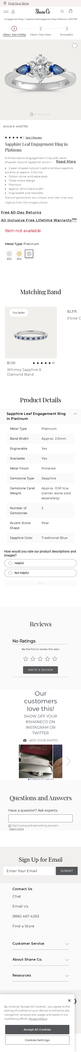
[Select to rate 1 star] (25, 658)
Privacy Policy (38, 1018)
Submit (67, 871)
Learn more (16, 828)
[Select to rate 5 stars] (55, 658)
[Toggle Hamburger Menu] (5, 11)
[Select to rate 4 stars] (47, 658)
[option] (40, 79)
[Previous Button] (38, 122)
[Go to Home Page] (43, 11)
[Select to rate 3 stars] (40, 658)
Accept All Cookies (37, 1029)
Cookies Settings (37, 1040)
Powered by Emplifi (41, 779)
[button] (32, 114)
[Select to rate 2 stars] (33, 658)
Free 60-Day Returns (21, 212)
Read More (66, 162)
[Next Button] (42, 122)
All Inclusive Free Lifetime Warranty (39, 220)
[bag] (70, 11)
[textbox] (40, 818)
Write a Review (40, 669)
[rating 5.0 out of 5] (13, 137)
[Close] (69, 1000)
